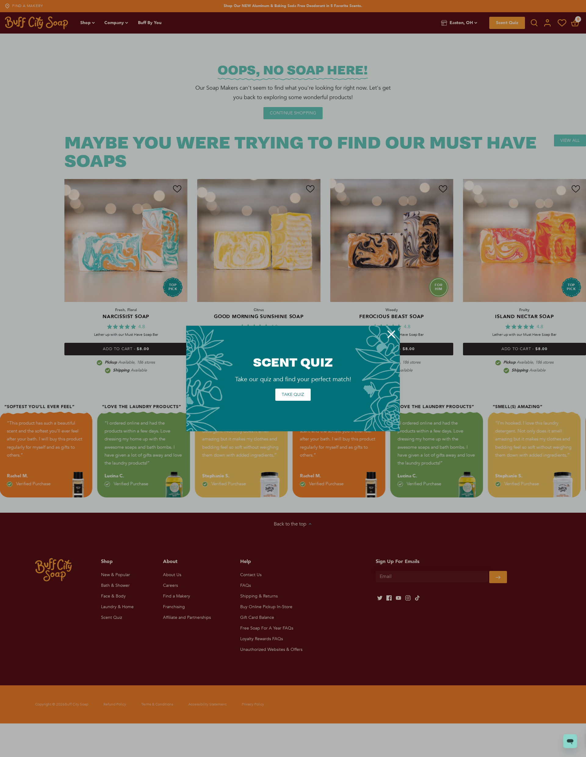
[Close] (391, 334)
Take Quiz (293, 394)
